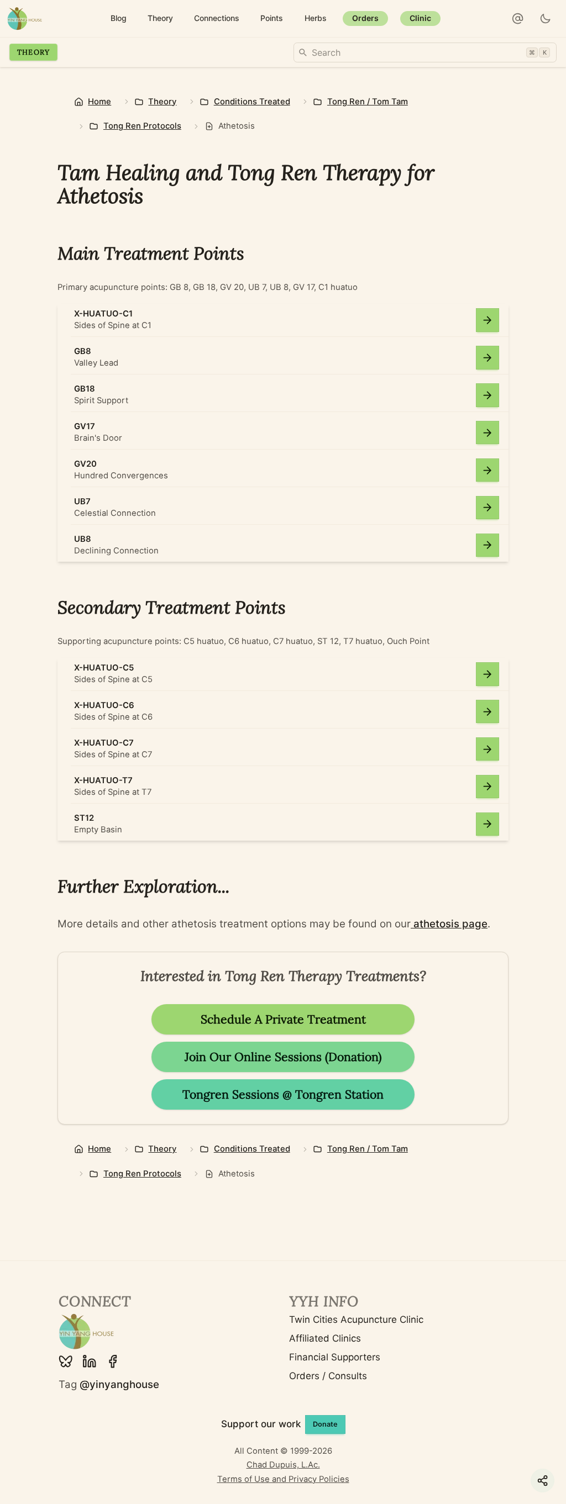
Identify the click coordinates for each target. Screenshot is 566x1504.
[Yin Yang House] (24, 18)
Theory (33, 52)
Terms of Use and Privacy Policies (283, 1479)
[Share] (542, 1480)
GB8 (82, 351)
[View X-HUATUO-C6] (488, 712)
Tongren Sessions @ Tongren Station (283, 1094)
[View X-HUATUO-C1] (488, 320)
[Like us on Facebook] (113, 1361)
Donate (325, 1424)
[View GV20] (488, 470)
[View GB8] (488, 358)
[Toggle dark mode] (545, 18)
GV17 (84, 426)
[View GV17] (488, 433)
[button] (518, 18)
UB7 (82, 501)
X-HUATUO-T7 (103, 780)
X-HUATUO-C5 (104, 668)
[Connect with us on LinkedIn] (89, 1361)
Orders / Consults (328, 1375)
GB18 (84, 389)
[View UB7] (488, 508)
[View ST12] (488, 824)
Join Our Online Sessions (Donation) (283, 1056)
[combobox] (425, 52)
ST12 (84, 818)
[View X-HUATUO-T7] (488, 787)
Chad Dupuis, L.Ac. (283, 1465)
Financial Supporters (334, 1357)
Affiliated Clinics (325, 1338)
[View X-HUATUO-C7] (488, 749)
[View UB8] (488, 545)
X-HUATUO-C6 (104, 705)
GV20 (85, 464)
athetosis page (449, 923)
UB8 (82, 539)
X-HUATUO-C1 (103, 314)
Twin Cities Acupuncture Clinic (356, 1319)
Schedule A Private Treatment (283, 1019)
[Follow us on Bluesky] (66, 1361)
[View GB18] (488, 395)
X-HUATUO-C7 (104, 743)
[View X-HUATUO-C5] (488, 674)
